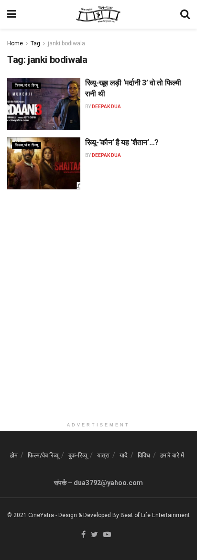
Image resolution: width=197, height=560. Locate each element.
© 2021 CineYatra (30, 515)
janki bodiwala (66, 43)
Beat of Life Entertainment (155, 515)
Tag (35, 43)
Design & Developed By (88, 515)
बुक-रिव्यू (77, 455)
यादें (124, 455)
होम (14, 455)
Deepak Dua (106, 106)
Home (15, 43)
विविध (144, 455)
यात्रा (103, 455)
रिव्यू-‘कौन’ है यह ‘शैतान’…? (122, 142)
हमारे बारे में (172, 455)
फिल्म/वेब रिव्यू (26, 85)
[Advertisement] (98, 319)
